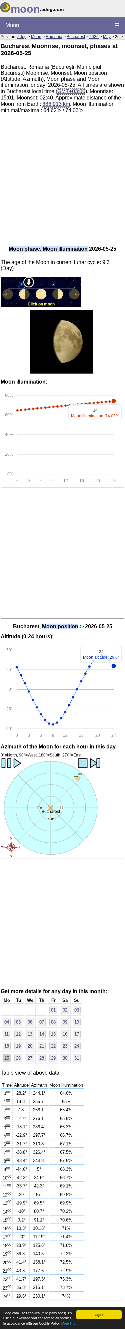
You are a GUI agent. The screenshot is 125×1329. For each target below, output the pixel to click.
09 (65, 1022)
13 (30, 1034)
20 (30, 1046)
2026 (94, 36)
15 (53, 1034)
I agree (98, 1314)
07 (41, 1022)
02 (65, 1010)
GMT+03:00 (71, 91)
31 (76, 1058)
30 (65, 1058)
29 (53, 1058)
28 (41, 1058)
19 (18, 1046)
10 (76, 1022)
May (107, 36)
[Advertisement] (62, 181)
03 (76, 1010)
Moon (12, 25)
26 (18, 1058)
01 (53, 1010)
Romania (54, 36)
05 (18, 1022)
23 (65, 1046)
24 (76, 1046)
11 (6, 1034)
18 (6, 1046)
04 (6, 1022)
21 (41, 1046)
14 (41, 1034)
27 (30, 1058)
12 (18, 1034)
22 (53, 1046)
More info (68, 1323)
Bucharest (76, 36)
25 (6, 1058)
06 (30, 1022)
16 (65, 1034)
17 (76, 1034)
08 (53, 1022)
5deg (22, 36)
